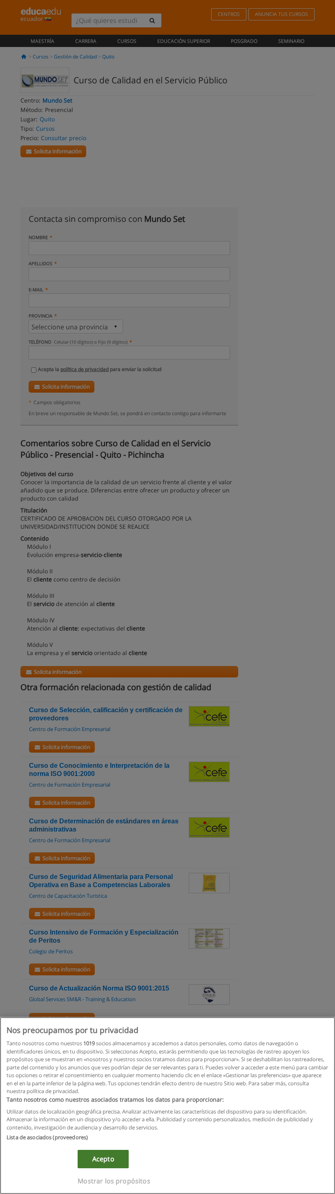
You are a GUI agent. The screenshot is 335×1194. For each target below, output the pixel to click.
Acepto (103, 1158)
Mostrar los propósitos (114, 1180)
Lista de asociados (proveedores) (47, 1137)
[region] (167, 1105)
